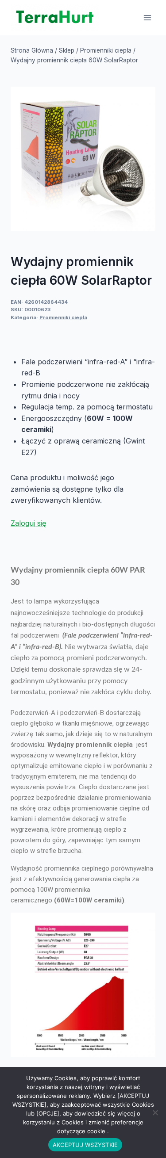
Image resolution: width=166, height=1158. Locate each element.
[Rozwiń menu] (147, 17)
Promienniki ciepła (63, 317)
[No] (155, 1112)
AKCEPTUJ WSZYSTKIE (85, 1144)
